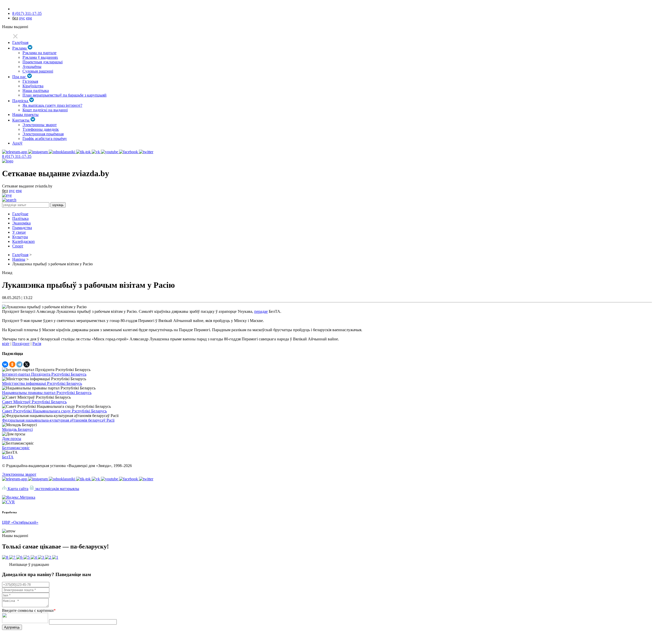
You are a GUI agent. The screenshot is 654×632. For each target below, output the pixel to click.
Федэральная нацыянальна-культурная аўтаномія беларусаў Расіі (58, 420)
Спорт (17, 246)
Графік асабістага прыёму (44, 138)
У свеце (19, 232)
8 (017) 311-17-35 (27, 13)
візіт (5, 343)
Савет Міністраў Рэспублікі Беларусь (34, 402)
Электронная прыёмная (43, 134)
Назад (7, 272)
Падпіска (20, 101)
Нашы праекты (25, 114)
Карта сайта (17, 488)
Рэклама (20, 48)
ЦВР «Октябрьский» (20, 522)
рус (22, 18)
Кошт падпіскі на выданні (45, 110)
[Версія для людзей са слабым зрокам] (7, 195)
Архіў (17, 143)
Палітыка (20, 218)
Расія (36, 343)
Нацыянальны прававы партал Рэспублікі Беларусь (46, 392)
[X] (27, 364)
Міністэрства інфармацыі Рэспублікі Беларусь (42, 383)
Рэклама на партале (39, 53)
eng (29, 18)
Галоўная (20, 42)
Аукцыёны (31, 66)
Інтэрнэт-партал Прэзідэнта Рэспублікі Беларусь (44, 374)
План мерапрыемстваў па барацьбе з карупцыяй (64, 95)
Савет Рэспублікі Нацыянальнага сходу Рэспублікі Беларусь (54, 411)
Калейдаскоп (23, 241)
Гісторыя (30, 81)
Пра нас (19, 77)
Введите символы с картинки (29, 610)
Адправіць (12, 627)
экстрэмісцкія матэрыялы (56, 488)
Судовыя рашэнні (37, 71)
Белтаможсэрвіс (16, 448)
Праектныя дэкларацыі (42, 62)
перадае (261, 311)
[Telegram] (19, 364)
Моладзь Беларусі (17, 429)
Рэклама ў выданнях (40, 57)
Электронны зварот (39, 125)
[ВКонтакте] (5, 364)
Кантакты (21, 120)
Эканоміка (21, 223)
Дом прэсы (11, 438)
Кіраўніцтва (32, 86)
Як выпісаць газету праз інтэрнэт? (52, 105)
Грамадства (22, 227)
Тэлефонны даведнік (40, 129)
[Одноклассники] (12, 364)
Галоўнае (20, 214)
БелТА (8, 457)
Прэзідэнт (21, 343)
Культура (20, 237)
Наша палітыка (35, 90)
